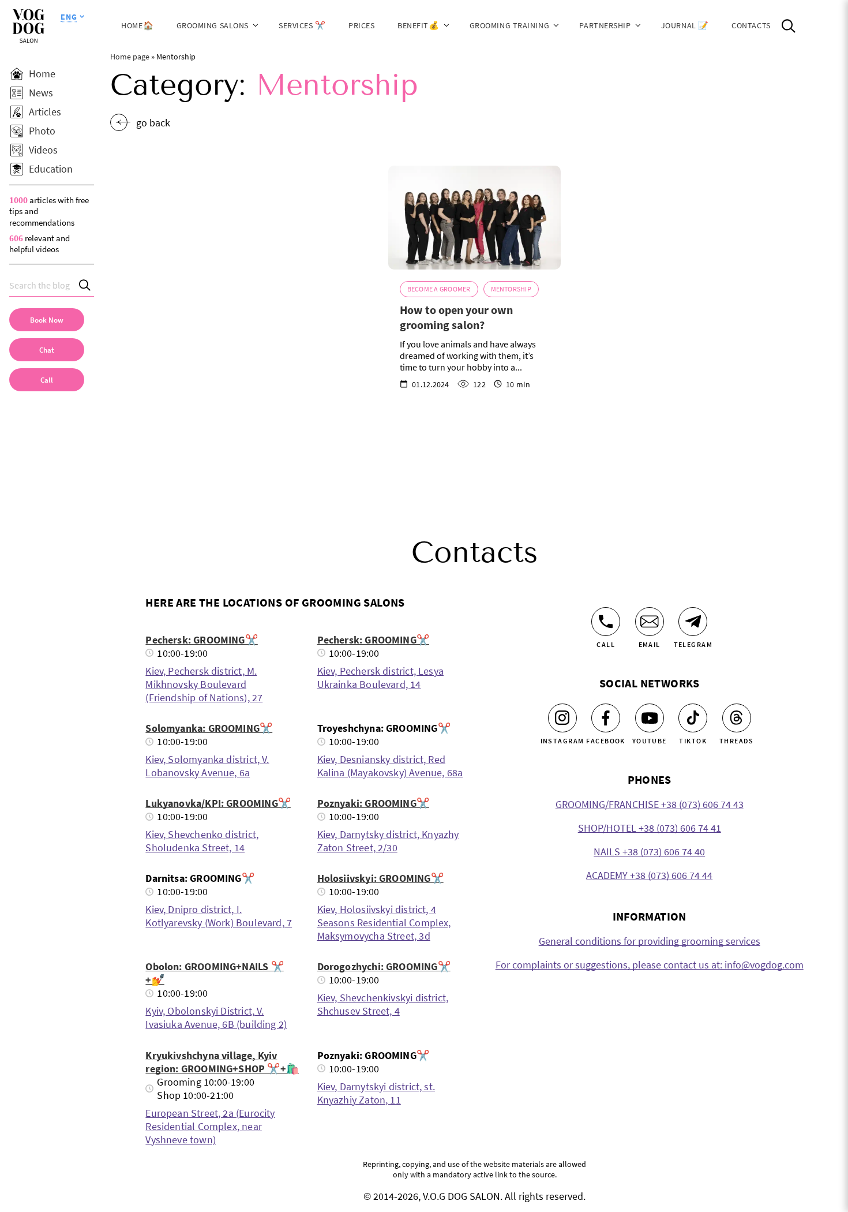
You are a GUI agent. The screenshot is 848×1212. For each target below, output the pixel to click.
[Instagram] (562, 718)
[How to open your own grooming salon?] (474, 218)
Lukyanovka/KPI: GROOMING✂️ (218, 803)
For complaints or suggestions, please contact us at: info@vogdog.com (650, 964)
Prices (361, 25)
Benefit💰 (418, 25)
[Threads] (736, 718)
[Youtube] (649, 718)
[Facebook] (605, 718)
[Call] (605, 621)
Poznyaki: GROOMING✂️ (373, 803)
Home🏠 (137, 25)
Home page (129, 56)
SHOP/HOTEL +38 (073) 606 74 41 (649, 828)
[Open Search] (789, 26)
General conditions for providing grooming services (649, 941)
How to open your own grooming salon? (456, 317)
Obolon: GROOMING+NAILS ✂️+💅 (214, 973)
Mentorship (511, 289)
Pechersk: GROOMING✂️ (201, 639)
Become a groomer (439, 289)
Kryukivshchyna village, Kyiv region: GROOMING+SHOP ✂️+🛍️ (222, 1062)
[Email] (649, 621)
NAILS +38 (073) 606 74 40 (649, 851)
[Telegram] (692, 621)
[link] (46, 379)
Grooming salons (213, 25)
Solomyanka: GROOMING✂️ (208, 728)
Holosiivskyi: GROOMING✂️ (380, 878)
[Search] (85, 285)
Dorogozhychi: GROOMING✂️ (384, 966)
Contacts (750, 25)
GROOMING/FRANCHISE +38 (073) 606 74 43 (650, 804)
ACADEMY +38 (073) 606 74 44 (649, 875)
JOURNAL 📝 (685, 25)
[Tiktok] (692, 718)
